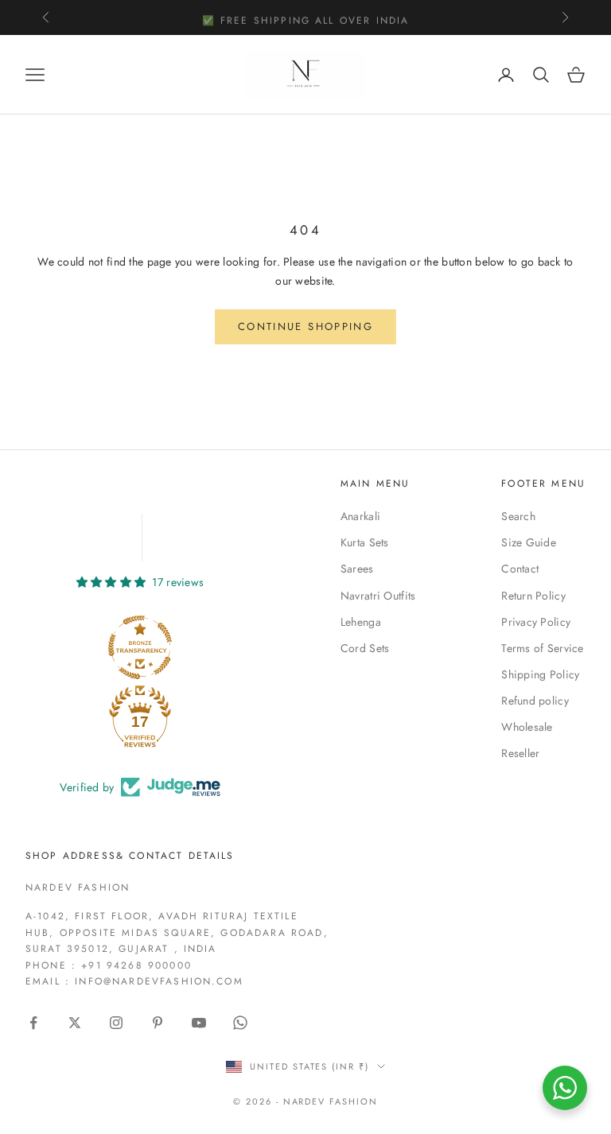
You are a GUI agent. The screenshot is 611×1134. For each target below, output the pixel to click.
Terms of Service (542, 648)
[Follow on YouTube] (199, 1023)
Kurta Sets (365, 542)
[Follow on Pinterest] (157, 1023)
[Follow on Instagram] (116, 1023)
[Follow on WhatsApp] (240, 1023)
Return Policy (533, 596)
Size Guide (528, 542)
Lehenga (361, 622)
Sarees (357, 569)
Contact (520, 569)
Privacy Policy (535, 622)
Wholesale (527, 727)
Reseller (520, 753)
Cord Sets (365, 648)
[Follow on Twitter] (75, 1023)
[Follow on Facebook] (33, 1023)
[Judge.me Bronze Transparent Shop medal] (140, 647)
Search (518, 516)
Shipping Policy (540, 674)
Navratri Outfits (378, 596)
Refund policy (535, 701)
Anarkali (360, 516)
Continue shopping (305, 326)
